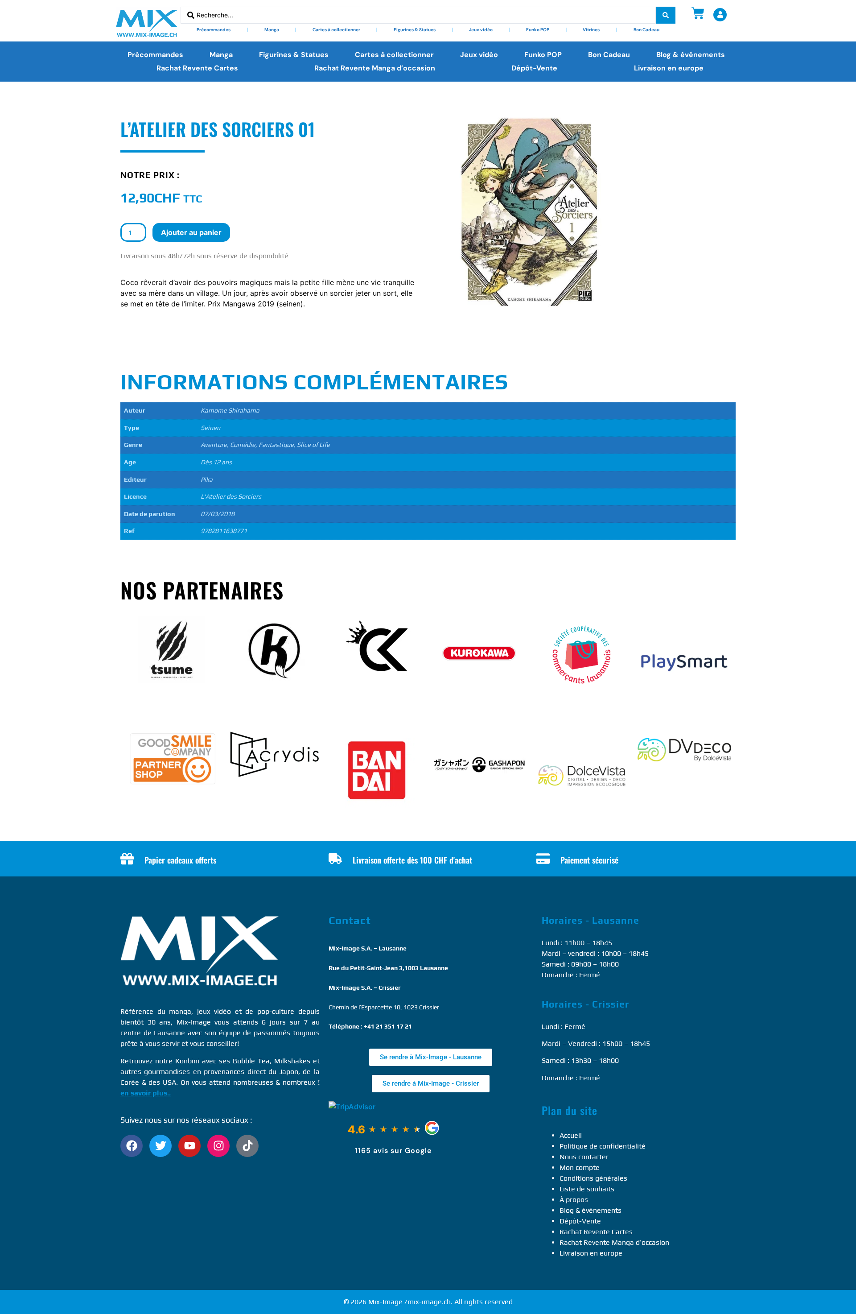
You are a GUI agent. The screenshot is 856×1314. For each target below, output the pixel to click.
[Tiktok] (247, 1146)
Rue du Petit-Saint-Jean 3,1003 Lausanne (388, 967)
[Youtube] (189, 1146)
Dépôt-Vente (534, 68)
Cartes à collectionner (336, 30)
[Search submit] (665, 15)
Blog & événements (690, 54)
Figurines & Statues (415, 30)
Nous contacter (584, 1157)
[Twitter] (160, 1146)
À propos (574, 1199)
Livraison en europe (669, 68)
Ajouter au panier (191, 232)
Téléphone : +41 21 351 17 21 (370, 1026)
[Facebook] (131, 1146)
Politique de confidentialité (603, 1146)
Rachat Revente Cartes (197, 68)
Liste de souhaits (587, 1189)
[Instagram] (218, 1146)
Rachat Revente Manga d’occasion (374, 68)
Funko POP (537, 30)
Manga (271, 30)
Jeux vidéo (481, 30)
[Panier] (697, 13)
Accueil (571, 1135)
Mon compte (580, 1167)
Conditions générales (593, 1178)
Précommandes (213, 30)
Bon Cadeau (646, 30)
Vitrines (591, 30)
